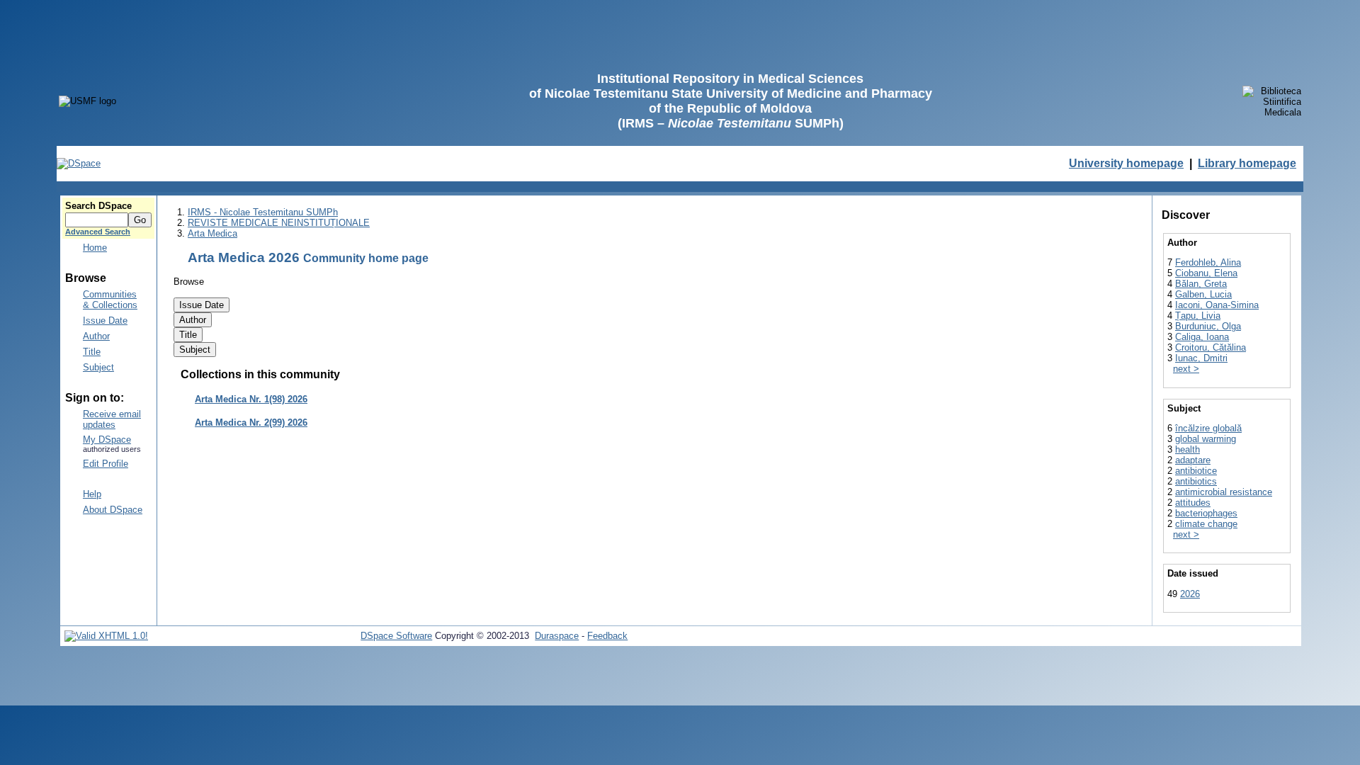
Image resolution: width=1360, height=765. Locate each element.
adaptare (1193, 460)
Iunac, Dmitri (1201, 358)
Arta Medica (212, 233)
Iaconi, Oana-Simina (1217, 305)
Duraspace (557, 635)
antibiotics (1196, 481)
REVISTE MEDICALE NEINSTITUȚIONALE (279, 222)
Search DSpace (98, 205)
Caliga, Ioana (1202, 337)
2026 (1190, 594)
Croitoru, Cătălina (1210, 347)
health (1187, 449)
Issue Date (105, 320)
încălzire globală (1208, 428)
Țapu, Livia (1197, 315)
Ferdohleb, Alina (1208, 262)
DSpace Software (396, 635)
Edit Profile (105, 463)
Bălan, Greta (1201, 283)
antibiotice (1196, 470)
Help (92, 494)
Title (92, 351)
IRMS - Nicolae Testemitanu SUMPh (263, 212)
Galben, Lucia (1203, 294)
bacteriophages (1206, 513)
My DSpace (107, 439)
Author (96, 336)
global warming (1205, 439)
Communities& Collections (110, 299)
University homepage (1126, 163)
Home (95, 247)
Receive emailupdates (112, 419)
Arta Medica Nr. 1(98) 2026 (251, 399)
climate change (1206, 523)
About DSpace (112, 509)
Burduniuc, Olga (1208, 326)
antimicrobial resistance (1223, 492)
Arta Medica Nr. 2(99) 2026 (251, 422)
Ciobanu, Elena (1206, 273)
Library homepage (1247, 163)
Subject (98, 367)
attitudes (1193, 502)
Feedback (607, 635)
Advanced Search (97, 231)
